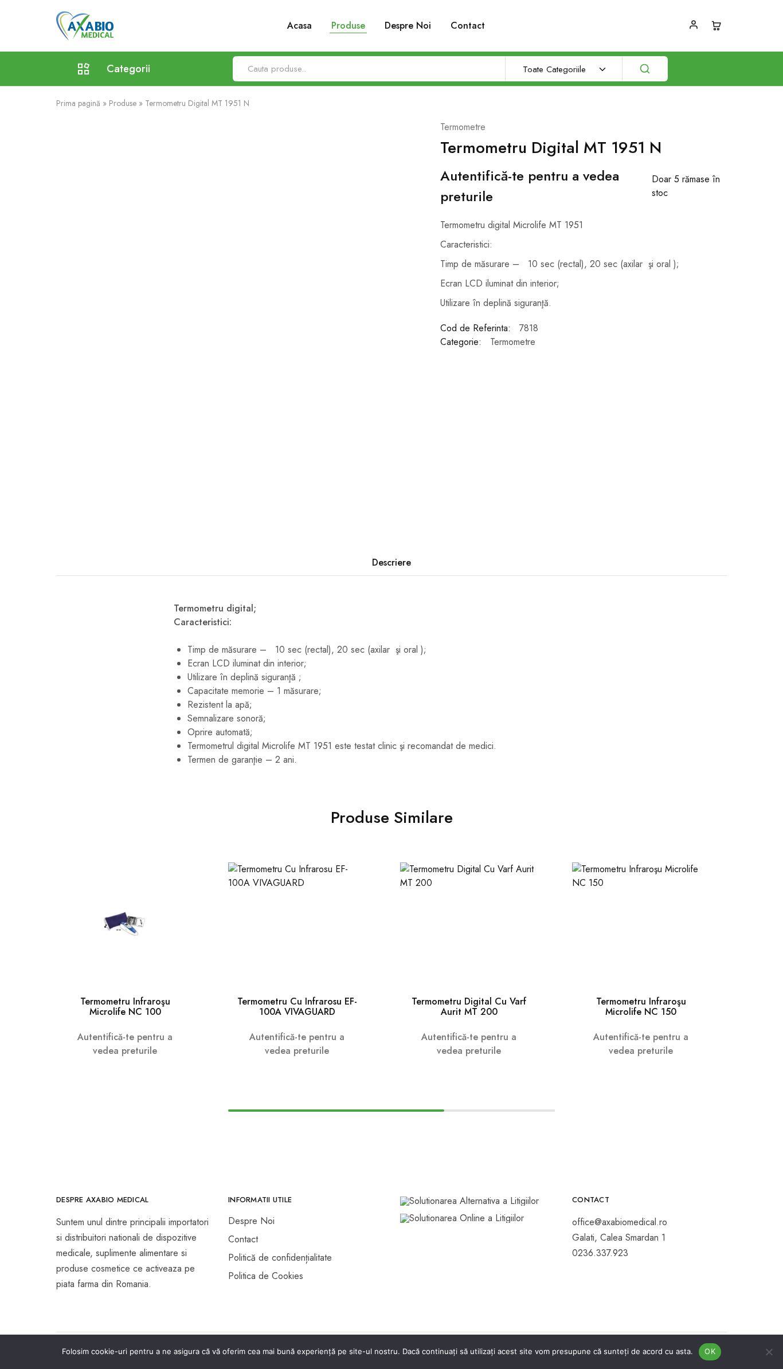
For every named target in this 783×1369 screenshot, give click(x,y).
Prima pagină (78, 103)
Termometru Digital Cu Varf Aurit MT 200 (469, 1006)
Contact (468, 25)
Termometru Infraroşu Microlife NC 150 (641, 1006)
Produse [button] (348, 25)
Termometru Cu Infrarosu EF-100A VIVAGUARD (297, 1006)
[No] (768, 1352)
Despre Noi (408, 25)
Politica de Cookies (265, 1275)
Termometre (463, 127)
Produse (122, 103)
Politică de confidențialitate (280, 1257)
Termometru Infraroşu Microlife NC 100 (125, 1006)
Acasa (299, 25)
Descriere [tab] (391, 562)
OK (709, 1351)
